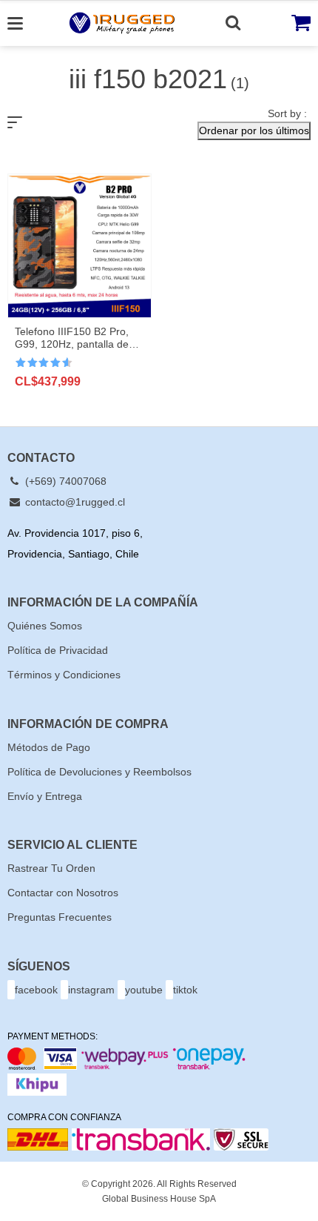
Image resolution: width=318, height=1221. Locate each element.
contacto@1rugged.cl (73, 502)
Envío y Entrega (44, 796)
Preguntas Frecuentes (59, 917)
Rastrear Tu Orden (51, 868)
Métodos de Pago (48, 747)
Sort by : (287, 113)
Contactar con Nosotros (62, 893)
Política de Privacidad (57, 650)
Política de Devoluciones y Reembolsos (99, 772)
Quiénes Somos (44, 626)
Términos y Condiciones (64, 675)
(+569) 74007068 (64, 481)
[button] (254, 131)
